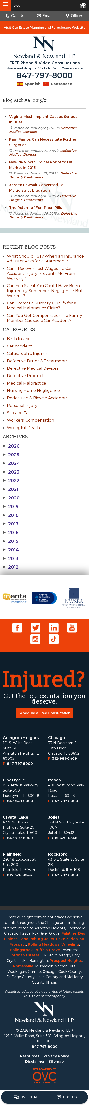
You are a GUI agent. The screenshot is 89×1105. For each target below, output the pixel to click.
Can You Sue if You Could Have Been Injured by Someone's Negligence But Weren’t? (45, 290)
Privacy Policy (56, 1056)
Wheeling (70, 944)
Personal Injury (22, 405)
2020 (11, 498)
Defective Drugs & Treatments (42, 175)
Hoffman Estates (24, 955)
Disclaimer (34, 1061)
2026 (11, 446)
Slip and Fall (19, 413)
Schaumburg (31, 939)
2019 (11, 506)
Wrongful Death (23, 427)
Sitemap (56, 1061)
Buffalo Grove (47, 950)
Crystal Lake (15, 817)
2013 (10, 558)
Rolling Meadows (44, 944)
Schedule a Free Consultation (44, 713)
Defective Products (26, 375)
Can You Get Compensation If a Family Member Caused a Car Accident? (44, 318)
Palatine (68, 933)
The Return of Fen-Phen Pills (35, 207)
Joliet (53, 817)
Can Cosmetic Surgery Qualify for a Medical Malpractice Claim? (41, 305)
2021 (10, 489)
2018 (11, 515)
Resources (29, 1056)
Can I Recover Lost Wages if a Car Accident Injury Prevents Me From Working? (41, 273)
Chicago (56, 738)
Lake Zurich (67, 939)
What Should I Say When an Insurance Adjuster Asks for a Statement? (45, 258)
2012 (10, 567)
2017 (11, 523)
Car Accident (19, 346)
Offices (77, 16)
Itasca (54, 780)
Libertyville (14, 780)
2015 (10, 541)
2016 (11, 532)
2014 (11, 549)
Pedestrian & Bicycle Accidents (37, 398)
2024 (11, 463)
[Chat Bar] (44, 1097)
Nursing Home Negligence (33, 390)
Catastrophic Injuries (27, 353)
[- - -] (5, 5)
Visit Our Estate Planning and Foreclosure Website (44, 27)
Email (47, 16)
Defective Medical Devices (32, 368)
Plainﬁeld (12, 854)
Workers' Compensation (30, 420)
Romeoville (23, 966)
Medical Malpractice (26, 383)
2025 (11, 454)
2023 (11, 472)
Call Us (17, 16)
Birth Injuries (19, 338)
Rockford (57, 854)
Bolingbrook (21, 950)
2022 (11, 480)
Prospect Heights (66, 960)
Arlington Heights (21, 738)
